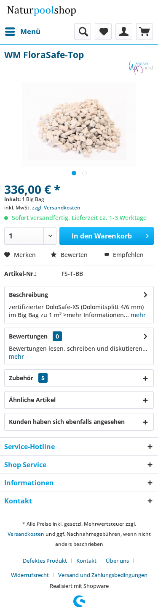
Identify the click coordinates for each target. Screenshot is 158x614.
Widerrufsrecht (30, 575)
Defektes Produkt (45, 560)
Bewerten (74, 255)
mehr (138, 315)
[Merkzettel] (103, 31)
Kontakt (86, 560)
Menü (30, 31)
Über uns (117, 560)
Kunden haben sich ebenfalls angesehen (67, 422)
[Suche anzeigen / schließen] (82, 31)
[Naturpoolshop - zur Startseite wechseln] (41, 11)
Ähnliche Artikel (32, 400)
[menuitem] (22, 31)
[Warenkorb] (144, 31)
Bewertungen (28, 336)
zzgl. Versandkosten (56, 207)
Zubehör (27, 378)
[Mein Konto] (123, 31)
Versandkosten (26, 533)
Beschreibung (28, 295)
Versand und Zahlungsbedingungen (102, 575)
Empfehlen (127, 255)
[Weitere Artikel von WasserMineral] (141, 68)
